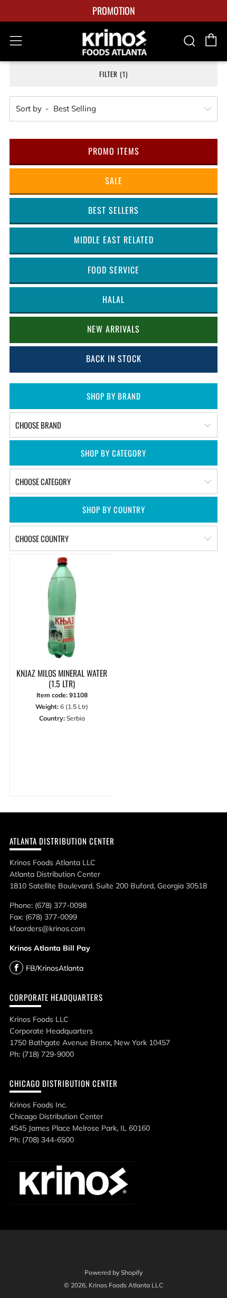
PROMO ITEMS (113, 151)
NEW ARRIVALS (113, 329)
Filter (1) (113, 74)
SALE (113, 180)
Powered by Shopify (113, 1272)
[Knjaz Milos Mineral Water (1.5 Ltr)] (62, 608)
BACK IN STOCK (113, 358)
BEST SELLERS (113, 210)
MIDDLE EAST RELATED (114, 239)
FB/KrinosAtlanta (54, 968)
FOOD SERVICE (113, 269)
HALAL (113, 299)
